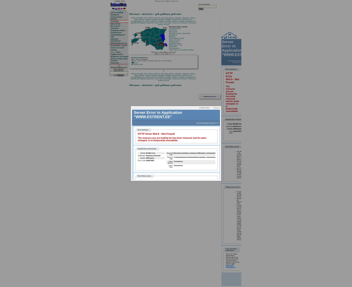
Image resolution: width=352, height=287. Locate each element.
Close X (217, 108)
